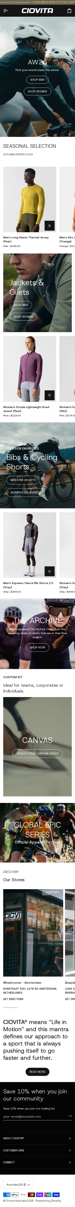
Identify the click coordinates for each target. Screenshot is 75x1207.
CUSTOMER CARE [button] (13, 1150)
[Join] (68, 1116)
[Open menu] (9, 10)
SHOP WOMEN (37, 91)
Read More (38, 1072)
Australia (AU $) (16, 1184)
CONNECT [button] (9, 1162)
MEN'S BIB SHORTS (23, 480)
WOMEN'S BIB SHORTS (26, 492)
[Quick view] (50, 226)
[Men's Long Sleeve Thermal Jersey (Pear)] (29, 199)
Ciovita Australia (16, 1200)
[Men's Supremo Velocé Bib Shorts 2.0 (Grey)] (29, 545)
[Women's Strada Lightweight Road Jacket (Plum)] (29, 369)
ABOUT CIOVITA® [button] (13, 1138)
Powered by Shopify (48, 1200)
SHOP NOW (37, 647)
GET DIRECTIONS (13, 999)
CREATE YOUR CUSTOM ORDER (37, 753)
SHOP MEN (37, 79)
